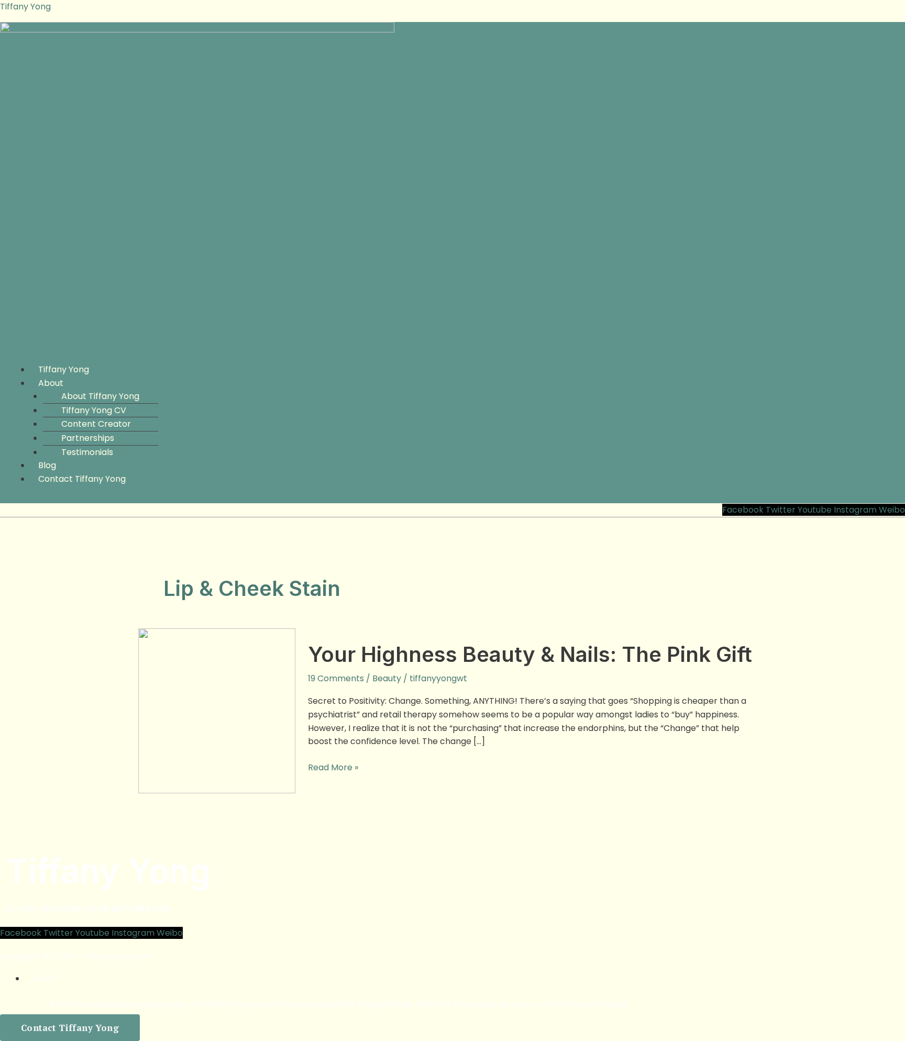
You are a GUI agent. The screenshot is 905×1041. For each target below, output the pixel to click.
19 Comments (336, 678)
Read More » (333, 767)
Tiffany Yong (25, 7)
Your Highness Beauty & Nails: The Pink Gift (530, 654)
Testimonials (87, 452)
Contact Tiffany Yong (82, 479)
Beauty (386, 678)
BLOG (44, 978)
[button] (465, 383)
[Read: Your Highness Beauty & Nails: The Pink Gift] (216, 710)
